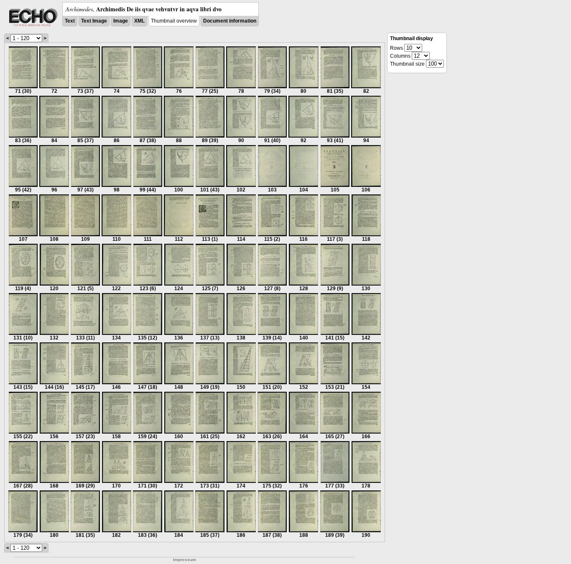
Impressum (184, 559)
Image (120, 21)
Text (70, 21)
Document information (229, 21)
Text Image (94, 21)
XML (139, 21)
